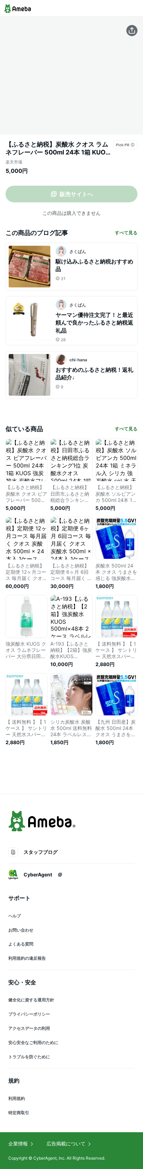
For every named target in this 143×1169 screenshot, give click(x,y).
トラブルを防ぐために (29, 1056)
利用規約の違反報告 (27, 958)
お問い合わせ (20, 930)
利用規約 (16, 1098)
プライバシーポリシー (29, 1014)
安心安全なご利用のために (33, 1042)
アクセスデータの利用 (29, 1028)
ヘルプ (14, 915)
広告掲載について (66, 1143)
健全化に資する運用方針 (31, 999)
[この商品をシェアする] (131, 30)
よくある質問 (20, 944)
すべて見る (126, 232)
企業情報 (18, 1143)
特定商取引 (18, 1112)
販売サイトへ (76, 194)
